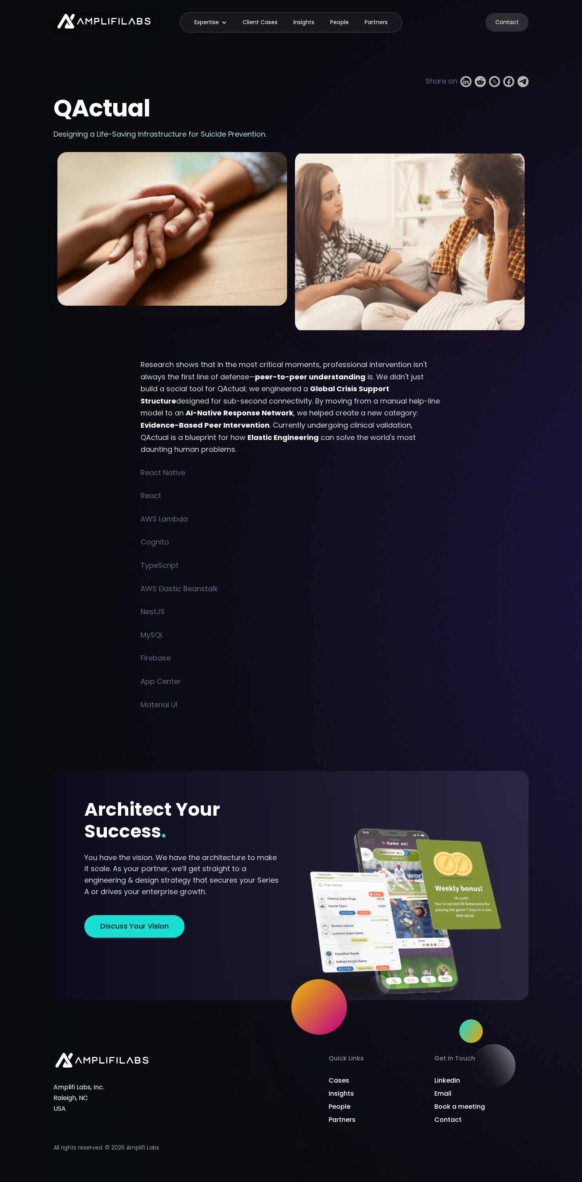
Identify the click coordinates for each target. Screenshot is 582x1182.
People (339, 22)
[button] (210, 22)
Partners (376, 22)
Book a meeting (459, 1106)
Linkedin (447, 1080)
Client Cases (260, 22)
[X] (494, 81)
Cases (339, 1080)
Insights (303, 22)
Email (442, 1093)
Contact (507, 22)
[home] (103, 22)
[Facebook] (508, 81)
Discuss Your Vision (134, 926)
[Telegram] (523, 81)
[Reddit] (480, 81)
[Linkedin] (466, 81)
